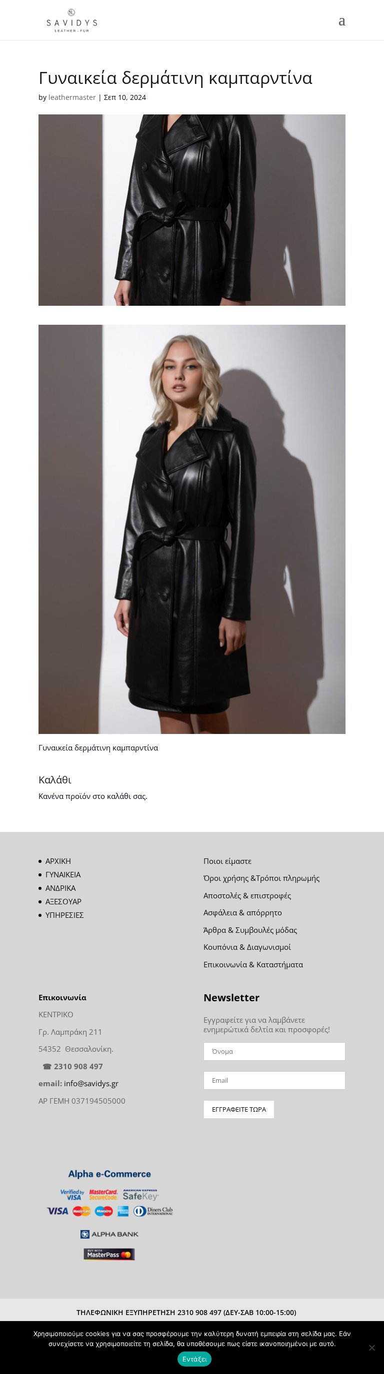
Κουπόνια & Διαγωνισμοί (247, 947)
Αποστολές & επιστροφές (247, 895)
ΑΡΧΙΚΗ (58, 861)
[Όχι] (371, 1348)
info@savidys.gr (91, 1083)
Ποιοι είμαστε (228, 861)
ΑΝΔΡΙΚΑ (61, 888)
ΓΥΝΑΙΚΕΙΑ (63, 874)
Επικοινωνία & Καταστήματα (253, 964)
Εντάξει (194, 1359)
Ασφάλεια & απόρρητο (243, 912)
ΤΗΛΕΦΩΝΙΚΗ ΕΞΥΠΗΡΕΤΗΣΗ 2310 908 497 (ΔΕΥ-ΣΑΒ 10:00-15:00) (186, 1312)
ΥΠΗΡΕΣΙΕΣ (65, 915)
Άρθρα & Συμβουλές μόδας (250, 930)
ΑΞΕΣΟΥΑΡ (64, 901)
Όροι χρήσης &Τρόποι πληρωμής (262, 878)
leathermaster (72, 97)
